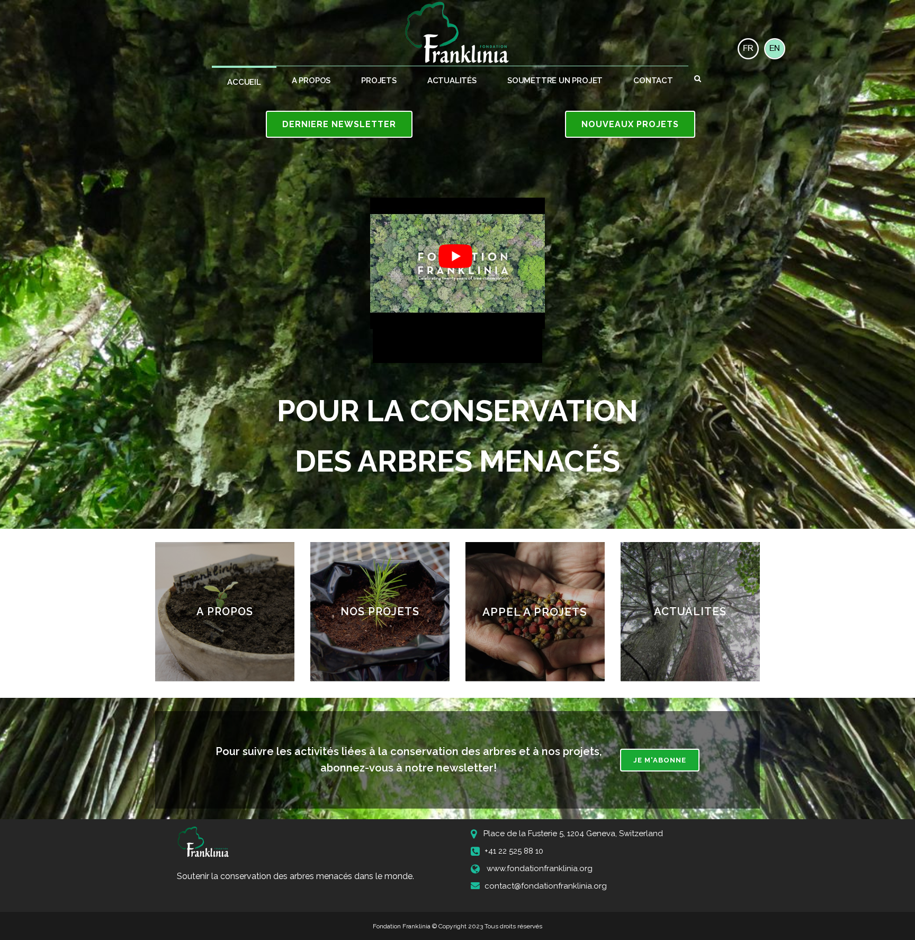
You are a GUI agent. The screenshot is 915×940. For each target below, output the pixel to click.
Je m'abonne (659, 760)
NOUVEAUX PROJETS (630, 124)
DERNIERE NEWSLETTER (339, 124)
